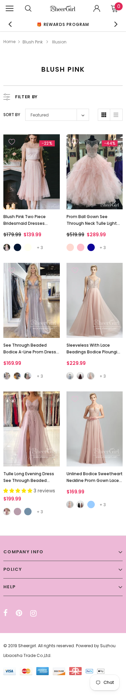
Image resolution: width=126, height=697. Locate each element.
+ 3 (40, 247)
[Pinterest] (19, 613)
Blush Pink (33, 42)
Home (9, 41)
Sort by (11, 114)
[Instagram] (33, 613)
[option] (63, 24)
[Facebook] (5, 613)
